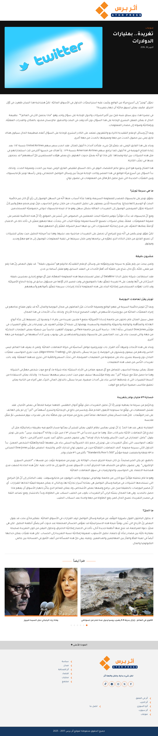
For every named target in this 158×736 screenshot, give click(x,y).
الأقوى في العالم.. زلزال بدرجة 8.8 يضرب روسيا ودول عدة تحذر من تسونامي (117, 620)
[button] (8, 596)
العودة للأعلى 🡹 (79, 645)
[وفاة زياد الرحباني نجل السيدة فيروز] (41, 592)
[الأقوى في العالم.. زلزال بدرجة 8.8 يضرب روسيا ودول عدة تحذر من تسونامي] (117, 592)
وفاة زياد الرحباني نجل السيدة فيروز (41, 620)
